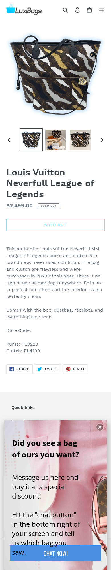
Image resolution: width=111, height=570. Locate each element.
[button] (99, 427)
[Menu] (101, 9)
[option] (31, 140)
